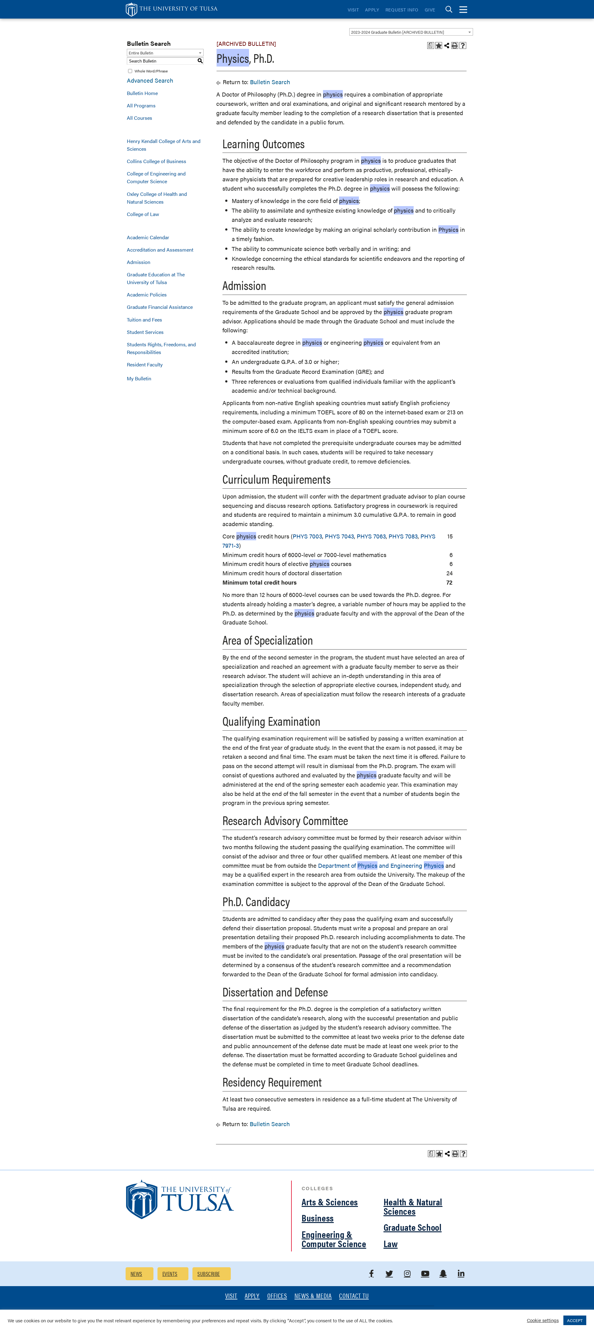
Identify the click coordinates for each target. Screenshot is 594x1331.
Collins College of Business (156, 161)
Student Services (145, 331)
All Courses (139, 117)
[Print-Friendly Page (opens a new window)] (454, 45)
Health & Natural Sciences (413, 1206)
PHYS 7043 (339, 536)
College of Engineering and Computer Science (156, 177)
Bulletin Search (270, 82)
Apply (372, 9)
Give (430, 9)
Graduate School (413, 1227)
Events (170, 1273)
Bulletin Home (142, 93)
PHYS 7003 (307, 536)
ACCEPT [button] (575, 1320)
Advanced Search (150, 80)
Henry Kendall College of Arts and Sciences (163, 144)
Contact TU (354, 1296)
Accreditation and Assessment (160, 249)
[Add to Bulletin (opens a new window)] (438, 45)
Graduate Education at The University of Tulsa (156, 278)
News (136, 1273)
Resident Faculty (145, 364)
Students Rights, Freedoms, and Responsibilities (161, 348)
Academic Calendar (148, 237)
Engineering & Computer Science (334, 1238)
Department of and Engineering (381, 865)
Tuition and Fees (144, 319)
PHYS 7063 (371, 536)
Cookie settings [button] (543, 1320)
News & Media (313, 1296)
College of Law (143, 214)
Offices (277, 1296)
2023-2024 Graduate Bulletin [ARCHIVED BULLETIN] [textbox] (397, 32)
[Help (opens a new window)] (462, 45)
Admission (138, 262)
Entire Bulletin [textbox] (141, 53)
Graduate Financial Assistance (160, 306)
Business (318, 1217)
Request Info (402, 9)
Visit (353, 9)
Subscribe (208, 1273)
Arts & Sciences (330, 1201)
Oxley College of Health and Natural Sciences (157, 197)
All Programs (141, 105)
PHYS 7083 (403, 536)
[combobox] (411, 32)
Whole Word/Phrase (151, 71)
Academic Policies (147, 294)
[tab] (449, 9)
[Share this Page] (446, 45)
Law (391, 1243)
